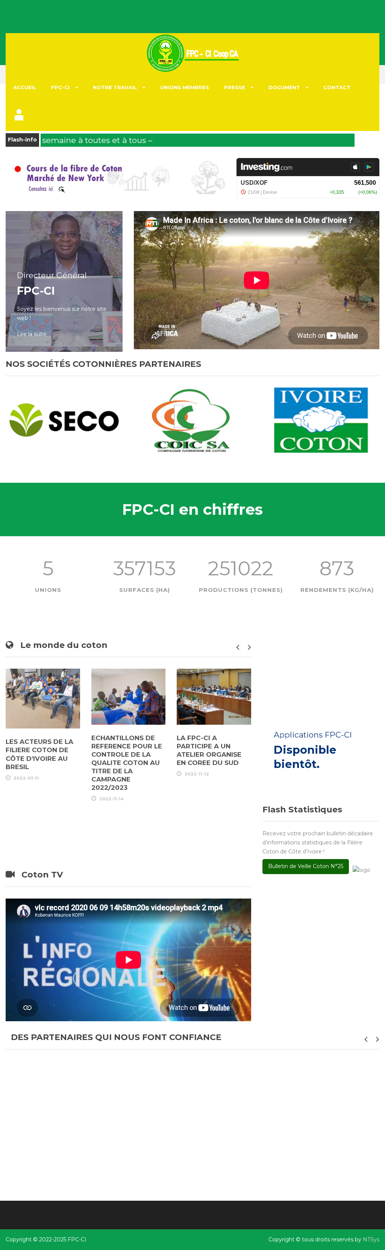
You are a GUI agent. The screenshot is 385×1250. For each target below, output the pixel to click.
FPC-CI (60, 87)
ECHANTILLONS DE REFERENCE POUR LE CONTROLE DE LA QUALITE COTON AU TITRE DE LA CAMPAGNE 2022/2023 (126, 763)
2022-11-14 (111, 798)
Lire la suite (32, 334)
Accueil (24, 87)
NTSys (371, 1239)
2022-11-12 (197, 774)
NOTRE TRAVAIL (115, 87)
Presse (234, 87)
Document (284, 87)
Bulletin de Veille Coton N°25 (305, 866)
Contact (336, 87)
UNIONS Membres (184, 87)
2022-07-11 (26, 778)
